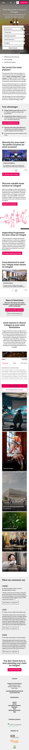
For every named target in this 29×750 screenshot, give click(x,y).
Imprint (14, 702)
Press (14, 708)
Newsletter (14, 707)
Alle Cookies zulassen (14, 385)
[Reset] (21, 29)
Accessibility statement (14, 705)
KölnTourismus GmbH (14, 710)
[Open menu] (17, 2)
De (10, 2)
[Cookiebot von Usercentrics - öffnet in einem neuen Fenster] (21, 359)
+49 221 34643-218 (14, 692)
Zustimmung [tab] (5, 363)
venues (8, 76)
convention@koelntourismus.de (14, 691)
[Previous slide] (13, 170)
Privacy (14, 703)
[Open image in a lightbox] (14, 725)
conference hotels (15, 76)
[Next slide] (16, 170)
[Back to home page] (3, 2)
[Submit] (23, 29)
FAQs (14, 712)
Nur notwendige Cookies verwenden (14, 389)
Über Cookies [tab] (24, 363)
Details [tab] (14, 363)
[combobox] (14, 29)
